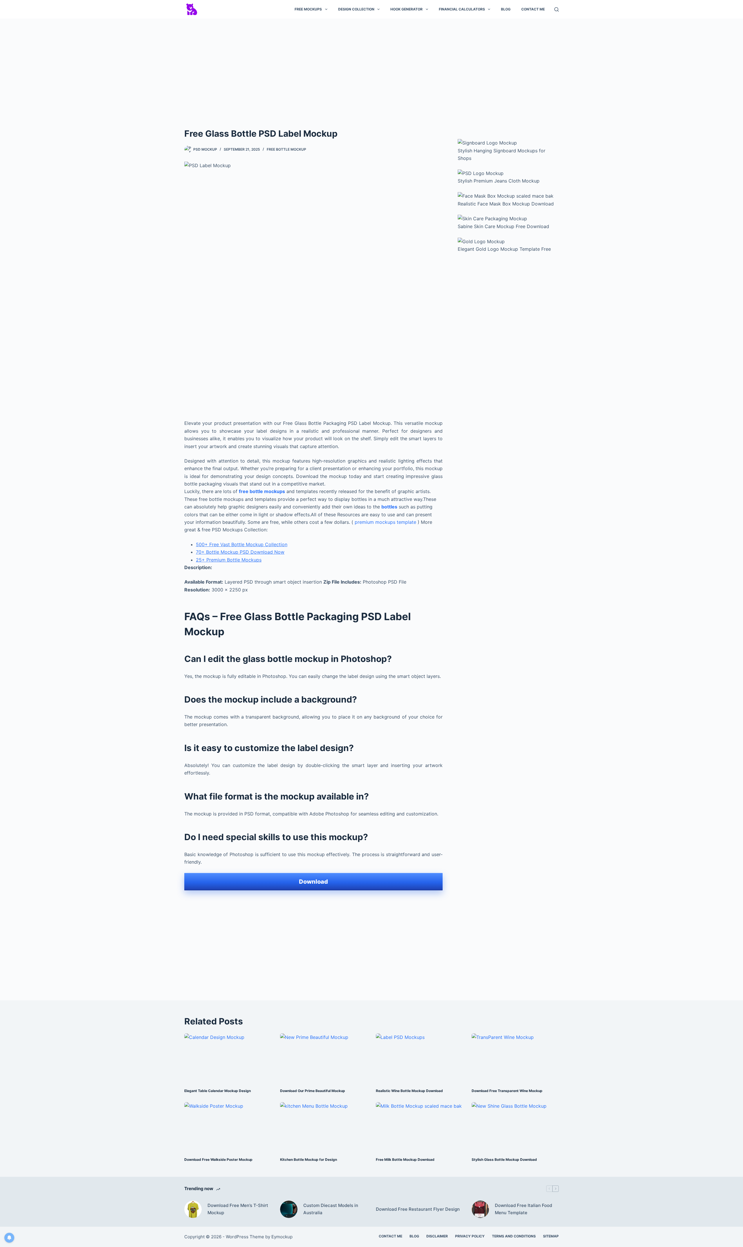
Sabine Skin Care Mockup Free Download (503, 226)
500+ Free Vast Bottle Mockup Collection (241, 544)
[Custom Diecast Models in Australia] (288, 1209)
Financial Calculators (462, 9)
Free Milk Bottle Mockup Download (405, 1159)
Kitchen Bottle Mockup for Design (308, 1159)
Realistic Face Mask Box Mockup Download (506, 204)
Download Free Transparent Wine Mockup (507, 1091)
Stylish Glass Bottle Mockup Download (504, 1159)
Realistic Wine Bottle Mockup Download (409, 1091)
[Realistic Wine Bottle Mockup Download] (419, 1057)
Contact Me (533, 9)
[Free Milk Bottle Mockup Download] (419, 1126)
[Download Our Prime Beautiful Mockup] (323, 1057)
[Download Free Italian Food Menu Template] (480, 1209)
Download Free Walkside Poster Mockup (218, 1159)
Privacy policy (470, 1236)
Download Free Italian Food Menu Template (523, 1209)
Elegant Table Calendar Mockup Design (217, 1091)
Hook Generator (406, 9)
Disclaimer (437, 1236)
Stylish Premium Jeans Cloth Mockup (499, 181)
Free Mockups (308, 9)
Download (313, 881)
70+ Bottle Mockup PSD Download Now (240, 552)
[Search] (556, 9)
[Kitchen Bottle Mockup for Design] (323, 1126)
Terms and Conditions (514, 1236)
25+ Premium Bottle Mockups (229, 560)
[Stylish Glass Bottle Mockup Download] (515, 1126)
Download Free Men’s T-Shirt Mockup (238, 1209)
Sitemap (551, 1236)
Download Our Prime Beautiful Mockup (312, 1091)
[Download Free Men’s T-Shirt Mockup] (193, 1209)
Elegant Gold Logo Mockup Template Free (504, 249)
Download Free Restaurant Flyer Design (418, 1209)
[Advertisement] (371, 66)
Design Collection (356, 9)
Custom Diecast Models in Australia (330, 1209)
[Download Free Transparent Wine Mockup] (515, 1057)
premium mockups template (385, 522)
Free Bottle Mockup (286, 149)
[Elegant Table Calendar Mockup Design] (227, 1057)
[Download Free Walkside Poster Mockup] (227, 1126)
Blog (506, 9)
